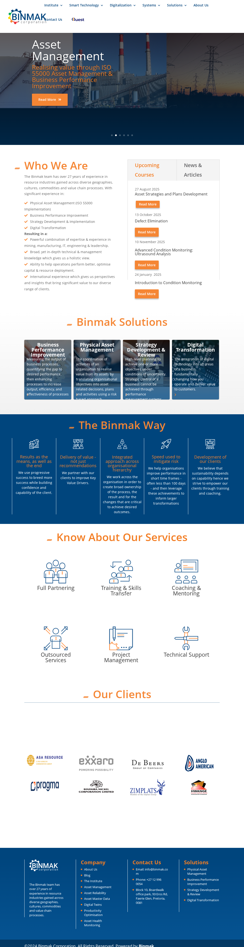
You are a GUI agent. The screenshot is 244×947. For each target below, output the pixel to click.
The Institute (93, 881)
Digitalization (121, 5)
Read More (147, 232)
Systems (149, 5)
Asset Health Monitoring (93, 923)
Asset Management (98, 887)
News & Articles (193, 170)
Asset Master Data (97, 898)
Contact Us (53, 20)
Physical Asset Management (197, 871)
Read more (47, 99)
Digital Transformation (203, 900)
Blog (87, 875)
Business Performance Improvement (203, 881)
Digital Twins (93, 904)
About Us (200, 5)
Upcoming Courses (147, 170)
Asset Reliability (95, 893)
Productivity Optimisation (93, 912)
